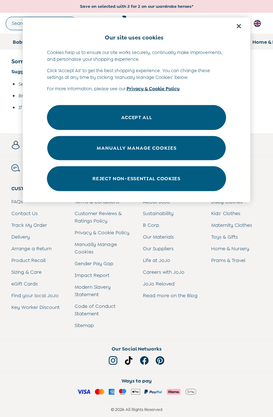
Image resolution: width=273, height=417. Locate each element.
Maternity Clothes (231, 225)
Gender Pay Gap (94, 263)
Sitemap (84, 325)
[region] (136, 110)
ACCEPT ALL (136, 117)
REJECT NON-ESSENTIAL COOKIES (136, 178)
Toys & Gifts (224, 237)
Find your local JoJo (35, 295)
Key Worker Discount (35, 307)
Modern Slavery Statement (93, 291)
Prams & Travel (228, 260)
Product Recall (28, 260)
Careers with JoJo (163, 272)
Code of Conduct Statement (95, 310)
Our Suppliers (158, 248)
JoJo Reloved (159, 283)
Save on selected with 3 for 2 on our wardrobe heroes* (136, 6)
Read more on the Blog (170, 295)
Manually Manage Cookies (96, 248)
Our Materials (158, 237)
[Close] (239, 26)
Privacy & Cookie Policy (102, 232)
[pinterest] (160, 360)
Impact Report (92, 275)
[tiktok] (128, 360)
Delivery (20, 237)
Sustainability (158, 213)
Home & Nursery (230, 248)
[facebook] (144, 360)
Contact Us (24, 213)
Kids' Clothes (225, 213)
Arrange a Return (31, 248)
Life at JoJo (156, 260)
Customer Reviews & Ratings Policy (98, 217)
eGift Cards (24, 283)
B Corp (151, 225)
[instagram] (113, 360)
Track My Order (29, 225)
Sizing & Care (26, 272)
